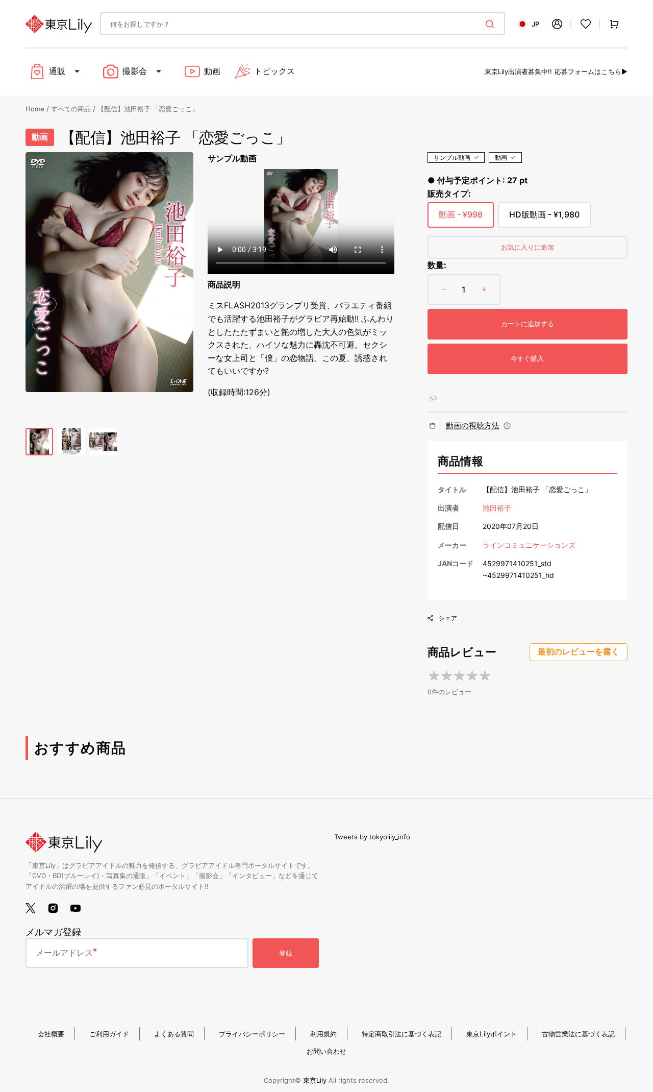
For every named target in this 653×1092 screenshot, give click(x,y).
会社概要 (51, 1034)
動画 (501, 157)
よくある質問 (174, 1034)
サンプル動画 (452, 157)
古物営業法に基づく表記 (578, 1034)
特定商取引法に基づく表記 (401, 1034)
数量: (437, 265)
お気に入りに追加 (527, 247)
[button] (557, 24)
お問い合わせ (326, 1051)
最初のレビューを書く (578, 651)
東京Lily (314, 1080)
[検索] (492, 24)
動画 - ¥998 (461, 218)
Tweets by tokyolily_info (372, 837)
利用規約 (323, 1034)
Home (35, 109)
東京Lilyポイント (491, 1034)
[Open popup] (507, 426)
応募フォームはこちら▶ (591, 71)
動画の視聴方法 (472, 425)
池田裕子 (497, 507)
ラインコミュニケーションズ (529, 545)
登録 (285, 953)
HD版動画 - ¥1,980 (544, 218)
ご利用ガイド (109, 1034)
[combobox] (302, 23)
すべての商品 (71, 109)
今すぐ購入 (527, 358)
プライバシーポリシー (252, 1034)
